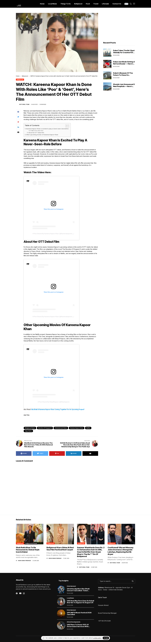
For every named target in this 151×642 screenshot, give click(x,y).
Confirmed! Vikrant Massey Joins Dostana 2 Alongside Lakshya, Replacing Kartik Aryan (120, 550)
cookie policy (97, 638)
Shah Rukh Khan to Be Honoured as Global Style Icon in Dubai (27, 549)
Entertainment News (61, 428)
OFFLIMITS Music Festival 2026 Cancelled (79, 613)
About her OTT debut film (36, 132)
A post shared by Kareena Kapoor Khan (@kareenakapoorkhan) (54, 233)
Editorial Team (24, 104)
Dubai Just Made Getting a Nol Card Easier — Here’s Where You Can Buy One (124, 64)
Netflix (88, 428)
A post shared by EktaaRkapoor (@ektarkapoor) (53, 402)
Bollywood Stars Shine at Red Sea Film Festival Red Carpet (60, 548)
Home (17, 76)
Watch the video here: (37, 130)
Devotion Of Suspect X (45, 428)
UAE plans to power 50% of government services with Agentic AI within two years (78, 626)
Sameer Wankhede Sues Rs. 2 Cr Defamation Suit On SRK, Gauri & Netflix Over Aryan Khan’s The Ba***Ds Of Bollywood (90, 551)
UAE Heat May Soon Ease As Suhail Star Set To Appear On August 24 (80, 602)
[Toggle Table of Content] (66, 126)
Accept (106, 638)
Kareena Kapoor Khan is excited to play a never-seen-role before (47, 129)
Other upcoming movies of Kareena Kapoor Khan (42, 134)
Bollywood (25, 76)
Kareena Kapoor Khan (76, 428)
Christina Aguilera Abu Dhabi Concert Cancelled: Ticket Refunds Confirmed (78, 590)
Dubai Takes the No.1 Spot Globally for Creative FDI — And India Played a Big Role (124, 52)
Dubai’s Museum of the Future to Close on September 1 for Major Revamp (123, 76)
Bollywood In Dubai (31, 543)
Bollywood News (30, 428)
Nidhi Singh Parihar (24, 560)
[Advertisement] (119, 26)
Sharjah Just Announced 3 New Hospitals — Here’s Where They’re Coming (124, 86)
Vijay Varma (28, 431)
